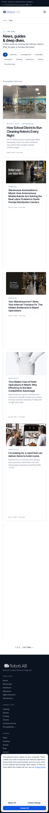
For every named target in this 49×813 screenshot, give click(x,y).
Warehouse (30, 59)
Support (23, 5)
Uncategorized (26, 55)
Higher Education (9, 695)
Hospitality (39, 55)
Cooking (6, 716)
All (5, 55)
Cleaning (19, 59)
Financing (17, 5)
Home (5, 20)
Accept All (24, 808)
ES (30, 5)
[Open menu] (44, 11)
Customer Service (9, 723)
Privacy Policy (40, 767)
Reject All (12, 803)
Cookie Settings (34, 803)
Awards (6, 745)
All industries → (9, 698)
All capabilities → (9, 727)
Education (13, 55)
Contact (6, 752)
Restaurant (8, 59)
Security (6, 720)
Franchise (6, 741)
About (5, 738)
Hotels (5, 680)
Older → (30, 647)
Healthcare (7, 688)
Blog (4, 748)
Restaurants (7, 684)
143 (24, 647)
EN (27, 5)
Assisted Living (9, 64)
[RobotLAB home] (11, 12)
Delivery (41, 59)
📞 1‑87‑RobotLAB (7, 5)
